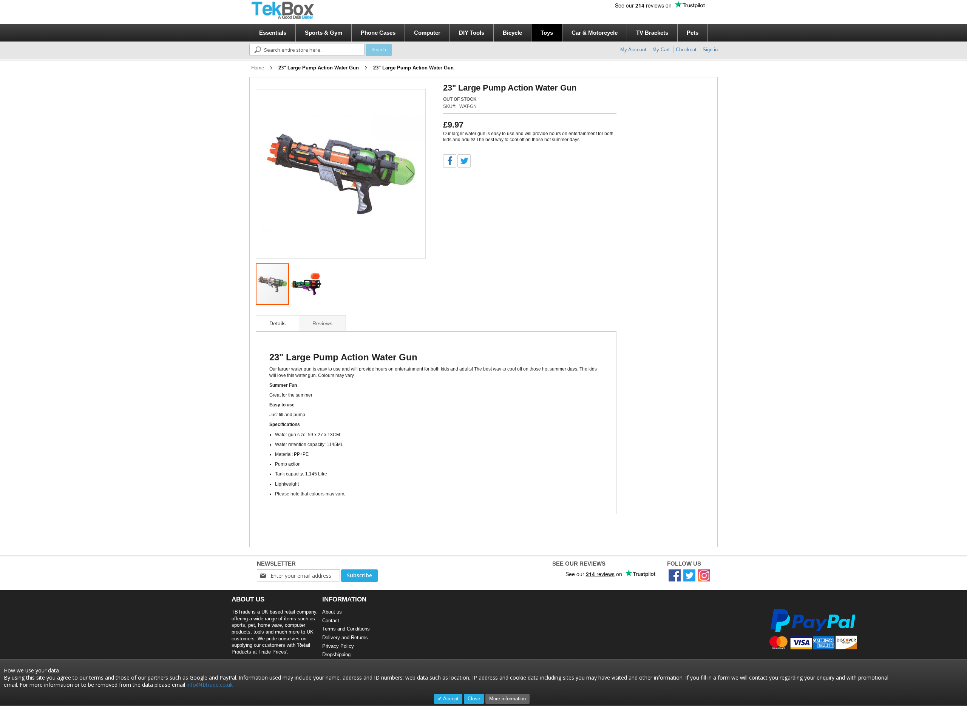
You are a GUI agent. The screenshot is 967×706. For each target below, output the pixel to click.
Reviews (322, 323)
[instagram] (704, 575)
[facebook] (675, 575)
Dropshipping (336, 654)
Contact (330, 620)
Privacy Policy (338, 646)
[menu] (486, 33)
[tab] (277, 323)
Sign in (710, 49)
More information (507, 698)
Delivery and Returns (345, 637)
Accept (450, 698)
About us (332, 612)
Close (474, 698)
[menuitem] (273, 33)
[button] (410, 173)
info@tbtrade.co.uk (210, 684)
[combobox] (307, 50)
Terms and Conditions (346, 629)
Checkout (686, 49)
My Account (633, 49)
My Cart (661, 49)
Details (277, 323)
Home (257, 68)
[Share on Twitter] (464, 161)
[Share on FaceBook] (449, 161)
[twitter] (689, 575)
